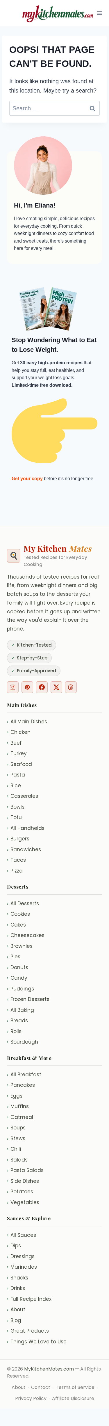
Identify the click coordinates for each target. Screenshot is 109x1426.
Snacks (17, 1277)
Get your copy (27, 478)
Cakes (16, 924)
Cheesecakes (25, 935)
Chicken (19, 732)
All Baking (20, 1010)
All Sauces (21, 1235)
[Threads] (71, 687)
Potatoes (20, 1191)
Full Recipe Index (29, 1299)
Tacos (16, 859)
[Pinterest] (27, 687)
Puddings (20, 988)
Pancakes (21, 1085)
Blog (14, 1320)
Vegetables (23, 1202)
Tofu (14, 817)
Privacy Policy (31, 1398)
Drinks (16, 1288)
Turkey (17, 753)
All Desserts (23, 903)
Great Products (28, 1330)
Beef (14, 742)
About (16, 1309)
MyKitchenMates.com (49, 1369)
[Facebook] (42, 687)
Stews (16, 1138)
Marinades (22, 1266)
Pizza (15, 870)
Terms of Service (75, 1387)
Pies (13, 956)
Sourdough (22, 1041)
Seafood (19, 764)
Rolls (14, 1031)
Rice (14, 785)
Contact (40, 1387)
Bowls (15, 806)
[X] (56, 687)
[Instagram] (13, 687)
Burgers (18, 838)
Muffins (18, 1106)
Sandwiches (24, 849)
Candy (17, 977)
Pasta (16, 774)
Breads (17, 1020)
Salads (17, 1159)
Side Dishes (23, 1181)
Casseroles (22, 796)
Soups (16, 1127)
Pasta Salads (25, 1170)
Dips (14, 1245)
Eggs (14, 1095)
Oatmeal (20, 1117)
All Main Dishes (27, 721)
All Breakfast (24, 1074)
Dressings (21, 1256)
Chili (14, 1148)
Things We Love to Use (37, 1341)
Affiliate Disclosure (73, 1398)
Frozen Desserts (28, 999)
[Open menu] (99, 13)
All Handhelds (25, 828)
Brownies (20, 946)
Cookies (18, 913)
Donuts (17, 967)
